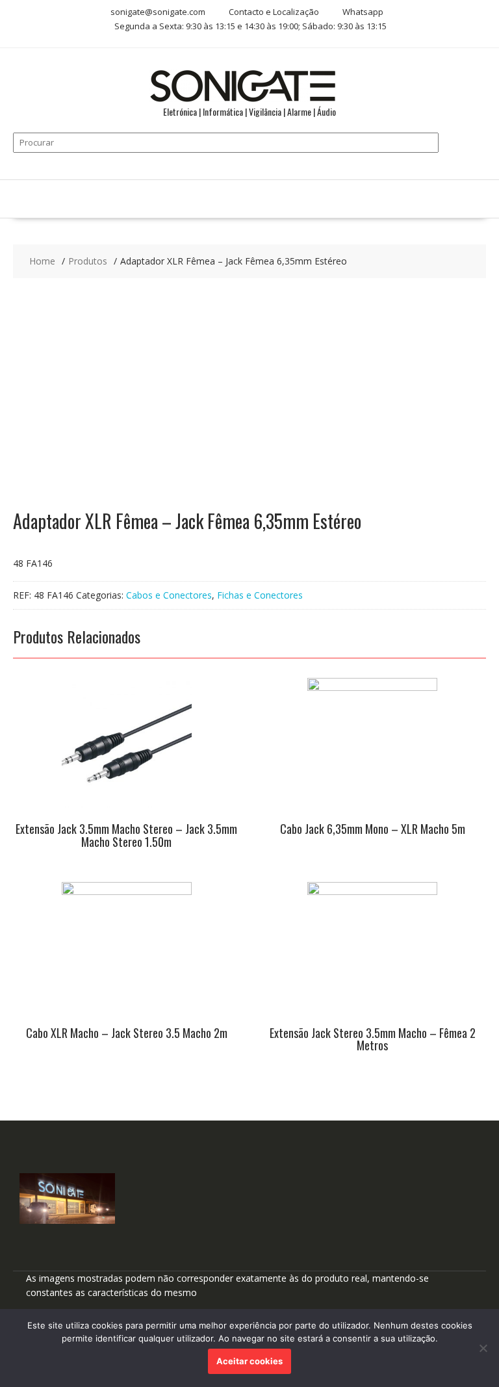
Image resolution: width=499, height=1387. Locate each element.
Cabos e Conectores (169, 595)
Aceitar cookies (249, 1361)
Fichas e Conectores (260, 595)
